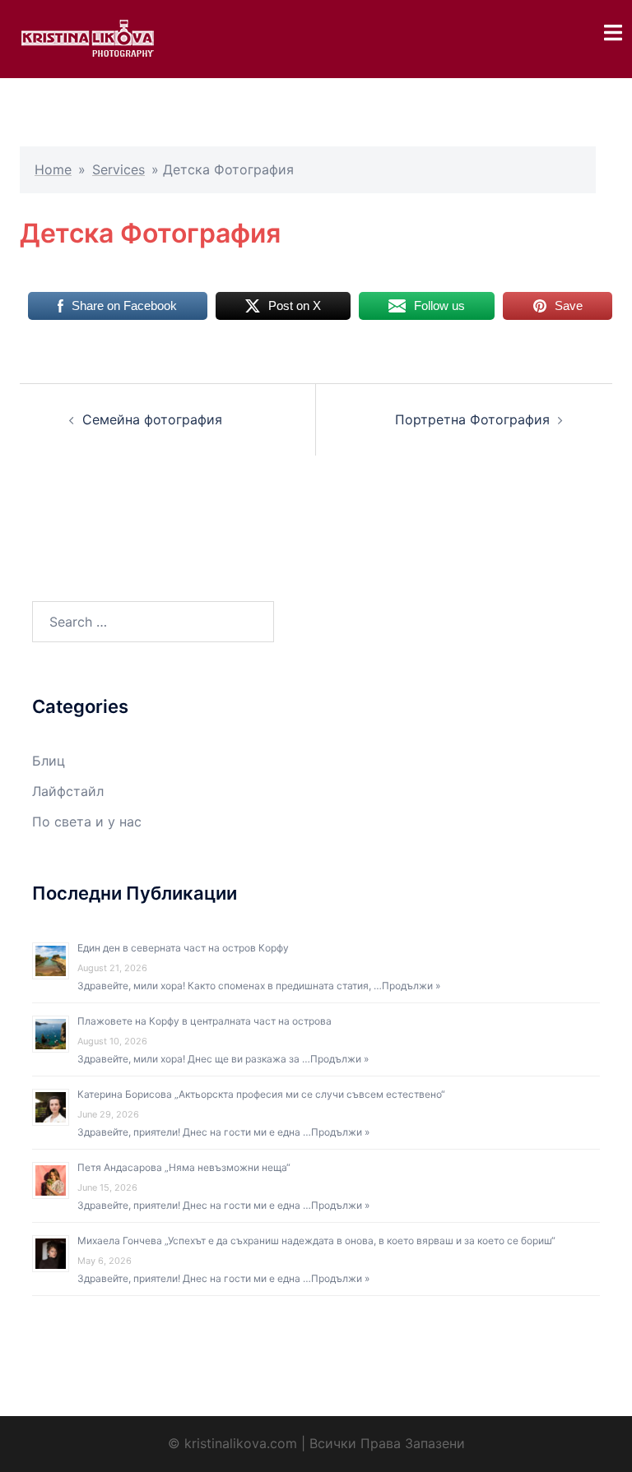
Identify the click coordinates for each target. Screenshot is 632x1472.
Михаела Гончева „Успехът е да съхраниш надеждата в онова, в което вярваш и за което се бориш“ (316, 1240)
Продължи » (411, 985)
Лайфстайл (68, 791)
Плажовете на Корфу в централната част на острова (204, 1021)
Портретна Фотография (472, 419)
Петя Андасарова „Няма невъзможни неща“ (183, 1167)
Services (118, 169)
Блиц (48, 760)
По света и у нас (87, 821)
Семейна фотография (152, 419)
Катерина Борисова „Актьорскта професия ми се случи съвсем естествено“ (261, 1094)
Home (53, 169)
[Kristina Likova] (87, 38)
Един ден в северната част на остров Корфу (183, 948)
